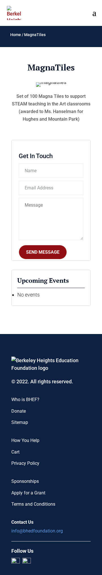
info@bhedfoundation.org (37, 531)
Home (15, 34)
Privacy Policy (25, 463)
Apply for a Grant (28, 493)
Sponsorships (25, 481)
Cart (15, 452)
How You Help (25, 440)
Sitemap (19, 422)
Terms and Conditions (33, 504)
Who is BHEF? (25, 399)
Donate (18, 411)
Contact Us (22, 522)
